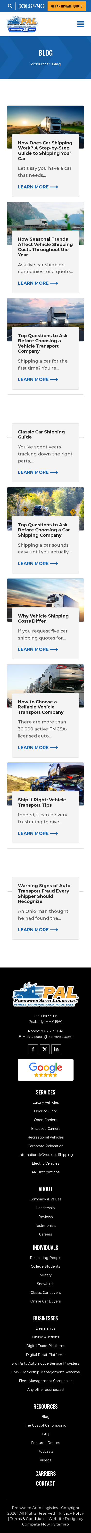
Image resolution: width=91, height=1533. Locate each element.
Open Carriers (45, 1120)
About (46, 1189)
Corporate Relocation (46, 1146)
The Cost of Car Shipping (45, 1425)
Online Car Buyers (45, 1301)
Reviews (45, 1217)
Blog (45, 1416)
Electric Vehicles (45, 1163)
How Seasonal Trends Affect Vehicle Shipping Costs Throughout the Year (45, 247)
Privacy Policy (71, 1513)
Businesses (45, 1318)
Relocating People (45, 1258)
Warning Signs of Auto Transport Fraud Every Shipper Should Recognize (44, 893)
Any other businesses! (45, 1389)
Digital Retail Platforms (45, 1355)
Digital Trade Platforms (45, 1346)
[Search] (11, 6)
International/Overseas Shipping (45, 1155)
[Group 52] (45, 1070)
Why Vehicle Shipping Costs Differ (43, 618)
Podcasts (45, 1451)
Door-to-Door (45, 1111)
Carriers (45, 1473)
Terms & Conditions (27, 1518)
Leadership (45, 1208)
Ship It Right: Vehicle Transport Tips (42, 802)
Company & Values (45, 1199)
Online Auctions (45, 1337)
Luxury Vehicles (46, 1102)
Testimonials (45, 1225)
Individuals (45, 1247)
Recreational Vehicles (45, 1137)
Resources (39, 64)
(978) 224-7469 (31, 6)
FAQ (45, 1434)
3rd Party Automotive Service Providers (45, 1363)
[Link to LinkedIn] (56, 1049)
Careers (45, 1234)
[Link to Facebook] (33, 1049)
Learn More (34, 186)
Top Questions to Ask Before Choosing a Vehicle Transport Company (43, 343)
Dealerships (45, 1328)
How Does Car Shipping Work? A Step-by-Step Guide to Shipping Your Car (45, 150)
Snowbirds (45, 1284)
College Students (45, 1266)
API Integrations (45, 1172)
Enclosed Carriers (45, 1128)
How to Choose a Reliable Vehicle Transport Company (41, 707)
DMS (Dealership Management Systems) (46, 1372)
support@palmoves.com (52, 1036)
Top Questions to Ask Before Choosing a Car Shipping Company (44, 530)
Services (45, 1092)
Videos (45, 1460)
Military (46, 1275)
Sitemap (61, 1524)
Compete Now (36, 1524)
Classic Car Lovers (46, 1292)
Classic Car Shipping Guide (41, 434)
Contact (45, 1483)
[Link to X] (45, 1049)
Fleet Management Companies (45, 1381)
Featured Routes (45, 1443)
